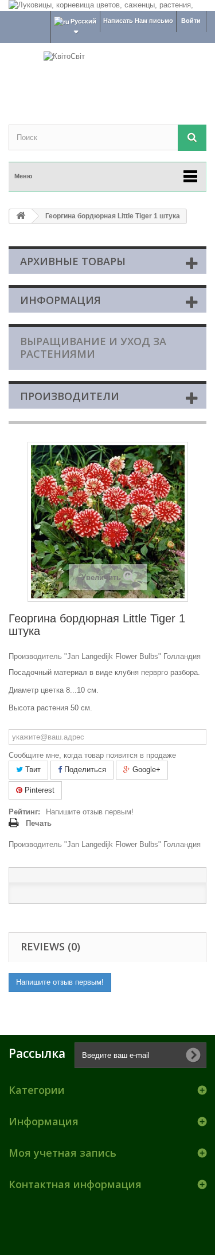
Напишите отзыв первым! (90, 812)
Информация (60, 300)
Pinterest (38, 790)
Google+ (145, 769)
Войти (191, 20)
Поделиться (84, 769)
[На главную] (21, 216)
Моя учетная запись (62, 1153)
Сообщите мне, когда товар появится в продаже (92, 755)
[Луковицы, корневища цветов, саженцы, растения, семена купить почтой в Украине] (107, 5)
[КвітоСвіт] (107, 73)
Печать (39, 823)
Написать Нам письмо (138, 20)
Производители (69, 396)
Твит (32, 769)
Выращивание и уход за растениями (93, 347)
